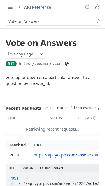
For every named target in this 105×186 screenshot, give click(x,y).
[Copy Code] (92, 176)
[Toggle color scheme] (97, 7)
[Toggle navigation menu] (10, 7)
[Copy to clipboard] (67, 64)
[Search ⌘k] (87, 7)
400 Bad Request (51, 168)
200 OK (28, 168)
